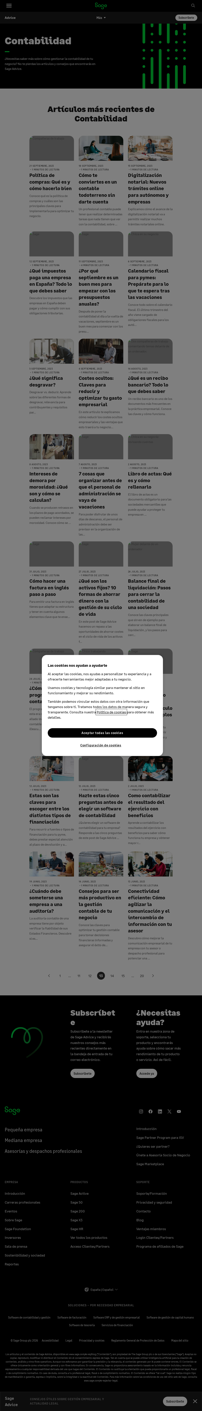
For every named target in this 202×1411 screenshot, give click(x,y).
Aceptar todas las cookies (102, 733)
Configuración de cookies (100, 745)
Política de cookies (111, 712)
